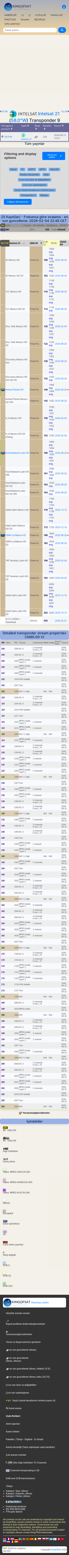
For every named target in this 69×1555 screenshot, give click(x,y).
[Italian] (35, 1539)
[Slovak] (47, 1539)
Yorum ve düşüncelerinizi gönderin (23, 1342)
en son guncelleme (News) (22, 1350)
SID (47, 229)
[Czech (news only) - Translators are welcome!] (43, 1539)
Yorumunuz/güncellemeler (36, 1113)
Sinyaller (25, 19)
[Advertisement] (34, 71)
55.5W (4, 111)
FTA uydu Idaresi (14, 1511)
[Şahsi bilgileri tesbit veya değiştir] (64, 7)
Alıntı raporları (13, 1424)
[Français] (8, 1539)
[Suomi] (54, 1539)
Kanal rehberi (13, 1431)
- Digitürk (27, 1439)
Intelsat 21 (49, 113)
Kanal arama (15, 1408)
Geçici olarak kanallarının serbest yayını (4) (33, 1400)
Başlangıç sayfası (40, 1302)
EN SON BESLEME (15, 1509)
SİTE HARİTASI (12, 24)
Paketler (10, 1439)
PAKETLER (10, 19)
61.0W (64, 111)
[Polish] (39, 1539)
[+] (22, 15)
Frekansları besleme (16, 1506)
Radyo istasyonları (29, 174)
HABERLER (10, 15)
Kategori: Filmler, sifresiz (18, 1496)
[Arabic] (58, 1539)
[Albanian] (20, 1541)
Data (46, 174)
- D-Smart (37, 1439)
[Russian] (4, 1541)
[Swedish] (20, 1539)
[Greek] (51, 1539)
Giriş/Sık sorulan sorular (18, 1313)
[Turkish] (62, 1539)
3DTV (42, 169)
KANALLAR (57, 15)
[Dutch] (12, 1539)
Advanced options (54, 156)
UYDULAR (40, 15)
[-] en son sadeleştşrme (34, 185)
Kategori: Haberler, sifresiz (19, 1493)
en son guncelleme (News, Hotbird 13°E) (29, 1368)
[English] (4, 1539)
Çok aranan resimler (16, 1455)
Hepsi (13, 169)
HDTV (32, 169)
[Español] (31, 1539)
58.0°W (18, 120)
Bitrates (44, 195)
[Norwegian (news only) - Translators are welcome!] (24, 1539)
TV (22, 169)
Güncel (61, 229)
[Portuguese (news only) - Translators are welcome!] (27, 1539)
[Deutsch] (16, 1539)
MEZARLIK (39, 19)
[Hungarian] (16, 1541)
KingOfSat (56, 1549)
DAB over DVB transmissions (20, 1478)
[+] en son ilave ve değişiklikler (34, 179)
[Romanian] (12, 1541)
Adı (7, 229)
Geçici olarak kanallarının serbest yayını (34, 190)
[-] (29, 15)
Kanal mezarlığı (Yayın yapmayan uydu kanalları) (30, 1447)
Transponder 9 (28, 195)
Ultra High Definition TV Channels (29, 1462)
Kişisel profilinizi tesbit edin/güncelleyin (25, 1324)
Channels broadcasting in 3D (24, 1470)
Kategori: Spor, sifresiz (17, 1491)
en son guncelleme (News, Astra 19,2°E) (29, 1377)
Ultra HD (54, 169)
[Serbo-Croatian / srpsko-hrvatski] (8, 1541)
